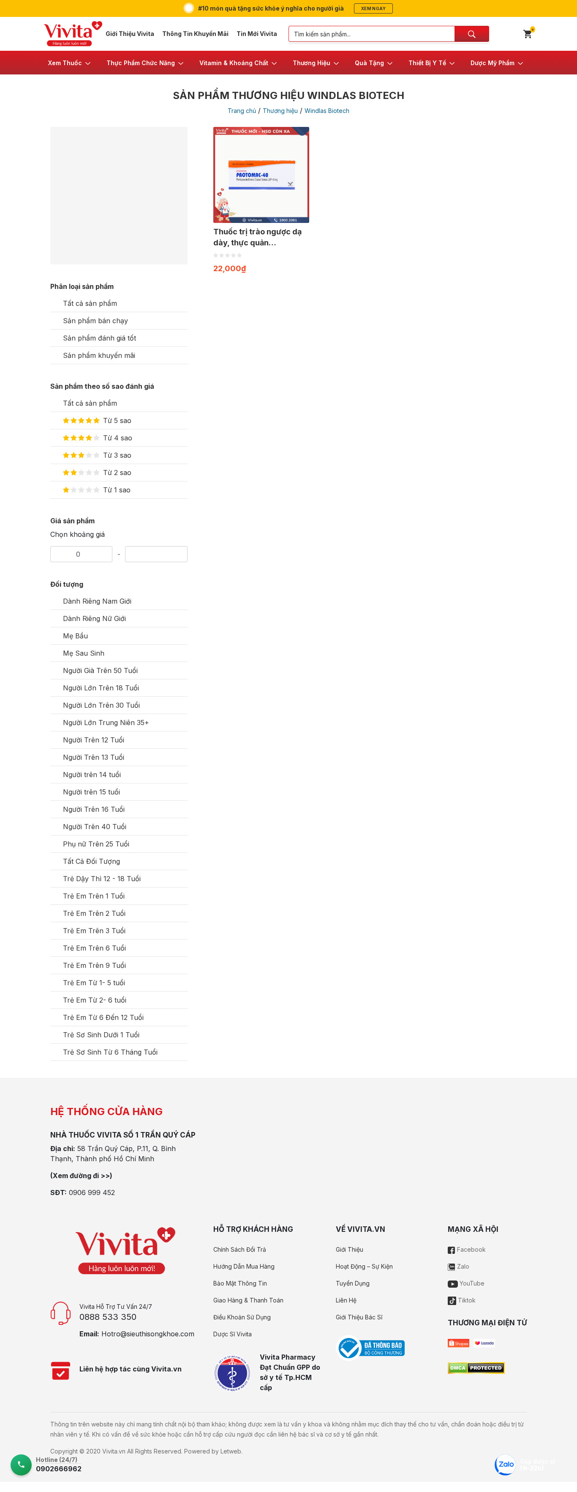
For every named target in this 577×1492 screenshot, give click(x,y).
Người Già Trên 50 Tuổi (100, 670)
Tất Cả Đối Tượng (91, 861)
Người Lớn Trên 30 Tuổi (101, 705)
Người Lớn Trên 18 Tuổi (101, 688)
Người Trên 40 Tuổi (94, 826)
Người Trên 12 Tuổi (93, 740)
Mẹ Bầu (75, 636)
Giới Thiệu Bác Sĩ (359, 1317)
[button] (70, 62)
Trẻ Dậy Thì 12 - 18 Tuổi (102, 878)
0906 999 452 (92, 1192)
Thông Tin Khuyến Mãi (195, 33)
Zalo (462, 1266)
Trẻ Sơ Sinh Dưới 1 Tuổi (101, 1034)
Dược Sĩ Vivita (232, 1334)
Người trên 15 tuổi (91, 792)
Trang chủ (242, 110)
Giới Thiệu (349, 1249)
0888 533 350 (107, 1317)
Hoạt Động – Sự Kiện (364, 1266)
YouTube (471, 1283)
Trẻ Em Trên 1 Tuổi (94, 896)
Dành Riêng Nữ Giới (94, 618)
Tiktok (466, 1300)
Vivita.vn (113, 1451)
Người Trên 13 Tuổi (93, 757)
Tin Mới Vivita (257, 33)
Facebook (470, 1249)
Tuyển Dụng (353, 1283)
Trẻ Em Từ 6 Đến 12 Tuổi (103, 1017)
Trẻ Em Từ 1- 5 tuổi (94, 982)
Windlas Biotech (327, 110)
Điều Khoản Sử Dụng (242, 1317)
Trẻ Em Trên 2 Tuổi (94, 913)
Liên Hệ (346, 1300)
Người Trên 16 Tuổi (94, 809)
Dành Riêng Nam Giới (97, 601)
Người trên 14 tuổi (92, 774)
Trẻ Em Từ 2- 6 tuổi (94, 1000)
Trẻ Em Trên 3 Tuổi (94, 930)
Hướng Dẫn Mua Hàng (244, 1266)
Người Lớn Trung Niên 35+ (106, 722)
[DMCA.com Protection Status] (476, 1367)
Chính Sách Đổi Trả (239, 1249)
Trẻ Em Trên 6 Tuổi (94, 948)
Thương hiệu (280, 110)
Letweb (230, 1451)
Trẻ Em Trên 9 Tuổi (94, 965)
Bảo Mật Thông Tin (240, 1283)
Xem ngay (373, 8)
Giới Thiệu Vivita (130, 33)
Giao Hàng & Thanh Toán (248, 1300)
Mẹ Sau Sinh (83, 653)
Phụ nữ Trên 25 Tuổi (96, 844)
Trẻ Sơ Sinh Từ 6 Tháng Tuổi (110, 1052)
